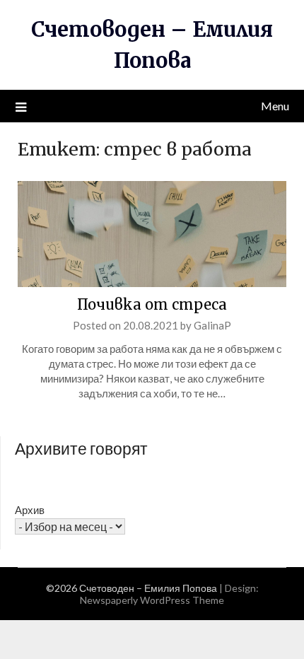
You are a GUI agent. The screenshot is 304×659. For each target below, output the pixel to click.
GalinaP (212, 325)
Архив (30, 509)
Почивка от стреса (152, 304)
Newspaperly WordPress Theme (152, 600)
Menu (275, 105)
